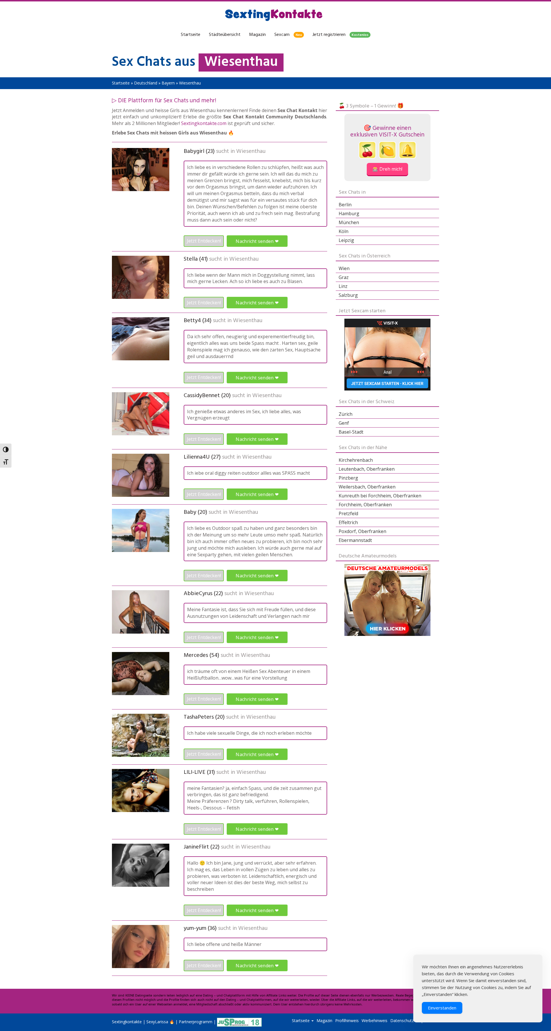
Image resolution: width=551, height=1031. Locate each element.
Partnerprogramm (195, 1021)
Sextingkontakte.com (203, 123)
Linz (343, 286)
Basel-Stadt (351, 432)
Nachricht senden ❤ (257, 241)
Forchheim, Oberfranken (365, 504)
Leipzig (346, 240)
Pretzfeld (348, 513)
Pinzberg (348, 478)
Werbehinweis (374, 1020)
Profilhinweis (347, 1020)
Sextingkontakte (127, 1021)
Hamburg (349, 213)
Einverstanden (442, 1008)
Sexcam (288, 35)
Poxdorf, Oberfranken (362, 531)
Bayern (168, 83)
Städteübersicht (224, 35)
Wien (344, 268)
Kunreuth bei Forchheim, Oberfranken (380, 496)
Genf (344, 423)
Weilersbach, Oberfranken (367, 487)
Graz (344, 277)
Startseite (190, 35)
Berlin (345, 204)
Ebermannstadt (355, 540)
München (349, 222)
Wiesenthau (250, 151)
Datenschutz (402, 1020)
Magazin (257, 35)
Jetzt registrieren (340, 35)
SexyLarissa (157, 1021)
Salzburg (348, 295)
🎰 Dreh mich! (387, 169)
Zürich (345, 414)
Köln (343, 231)
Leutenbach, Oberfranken (367, 469)
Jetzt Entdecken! (204, 241)
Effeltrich (348, 522)
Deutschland (145, 83)
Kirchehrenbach (356, 460)
